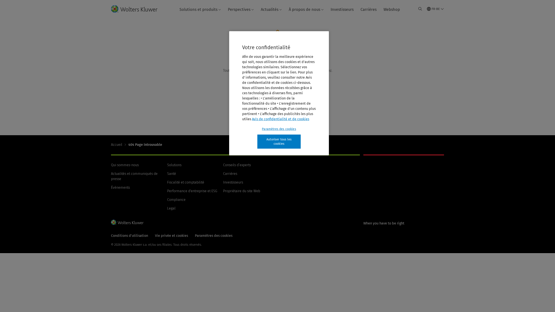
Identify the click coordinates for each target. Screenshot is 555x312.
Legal (171, 208)
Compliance (176, 200)
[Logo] (137, 9)
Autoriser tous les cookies (279, 142)
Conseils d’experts (237, 165)
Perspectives (239, 9)
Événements (120, 187)
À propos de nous (304, 9)
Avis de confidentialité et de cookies (280, 119)
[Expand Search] (420, 9)
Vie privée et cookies (171, 236)
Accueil (116, 145)
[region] (279, 93)
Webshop (392, 9)
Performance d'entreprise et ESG (192, 191)
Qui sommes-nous (125, 165)
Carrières (369, 9)
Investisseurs (342, 9)
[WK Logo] (127, 222)
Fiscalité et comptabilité (185, 182)
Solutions (174, 165)
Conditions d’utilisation (129, 236)
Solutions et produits (198, 9)
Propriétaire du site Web (241, 191)
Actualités (269, 9)
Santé (171, 174)
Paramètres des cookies (279, 129)
